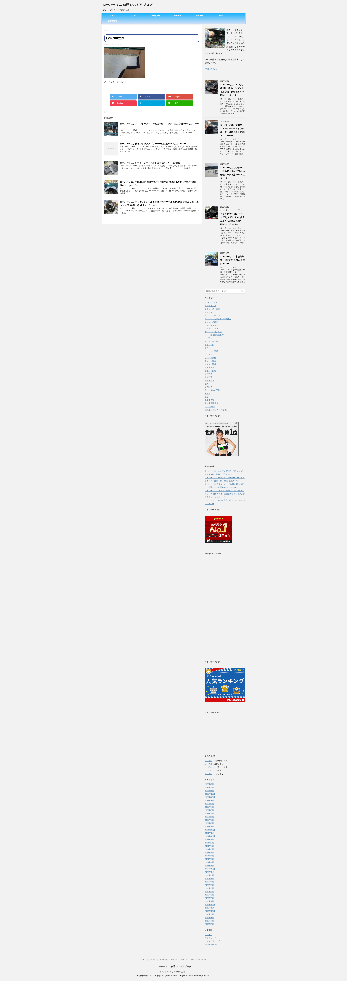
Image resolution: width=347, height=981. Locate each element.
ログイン (208, 935)
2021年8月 (209, 843)
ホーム (112, 16)
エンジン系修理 (211, 322)
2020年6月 (209, 885)
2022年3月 (209, 820)
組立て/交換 (112, 21)
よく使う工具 (210, 306)
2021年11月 (210, 833)
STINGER (205, 976)
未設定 (207, 393)
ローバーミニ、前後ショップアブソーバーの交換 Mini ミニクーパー (153, 143)
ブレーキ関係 (210, 358)
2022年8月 (209, 804)
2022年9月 (209, 800)
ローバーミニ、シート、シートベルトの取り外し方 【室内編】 (150, 163)
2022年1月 (209, 826)
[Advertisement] (225, 607)
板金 (221, 16)
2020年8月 (209, 878)
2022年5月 (209, 813)
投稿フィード (210, 938)
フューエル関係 (211, 351)
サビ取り (208, 338)
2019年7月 (209, 921)
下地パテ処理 (210, 371)
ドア (206, 348)
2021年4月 (209, 856)
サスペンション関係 (213, 332)
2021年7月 (209, 846)
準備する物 (155, 16)
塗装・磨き (209, 380)
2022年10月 (210, 797)
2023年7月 (209, 784)
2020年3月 (209, 895)
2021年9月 (209, 839)
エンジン (208, 312)
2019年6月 (209, 924)
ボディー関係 (210, 364)
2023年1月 (209, 791)
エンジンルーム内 (212, 315)
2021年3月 (209, 859)
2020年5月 (209, 888)
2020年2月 (209, 898)
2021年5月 (209, 852)
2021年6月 (209, 849)
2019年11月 (210, 908)
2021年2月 (209, 862)
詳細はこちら (211, 69)
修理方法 (199, 16)
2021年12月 (210, 830)
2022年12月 (210, 794)
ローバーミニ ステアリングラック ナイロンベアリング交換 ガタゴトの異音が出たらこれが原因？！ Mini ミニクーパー (232, 217)
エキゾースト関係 (212, 309)
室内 (206, 384)
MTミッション (211, 302)
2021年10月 (210, 836)
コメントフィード (212, 941)
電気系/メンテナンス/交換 (216, 410)
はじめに (134, 16)
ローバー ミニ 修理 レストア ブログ (127, 5)
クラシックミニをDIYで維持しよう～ (173, 972)
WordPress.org (211, 944)
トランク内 (209, 345)
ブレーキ (208, 354)
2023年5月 (209, 787)
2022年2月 (209, 823)
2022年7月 (209, 807)
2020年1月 (209, 901)
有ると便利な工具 (212, 390)
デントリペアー (211, 341)
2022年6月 (209, 810)
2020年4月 (209, 891)
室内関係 (208, 387)
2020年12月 (210, 869)
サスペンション (211, 325)
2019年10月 (210, 911)
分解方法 (177, 16)
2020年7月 (209, 882)
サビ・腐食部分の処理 (214, 335)
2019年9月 (209, 914)
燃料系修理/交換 (212, 403)
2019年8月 (209, 917)
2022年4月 (209, 817)
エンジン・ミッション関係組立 (218, 319)
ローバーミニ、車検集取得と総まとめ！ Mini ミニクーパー (232, 260)
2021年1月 (209, 865)
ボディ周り (209, 367)
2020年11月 (210, 872)
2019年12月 (210, 904)
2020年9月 (209, 875)
